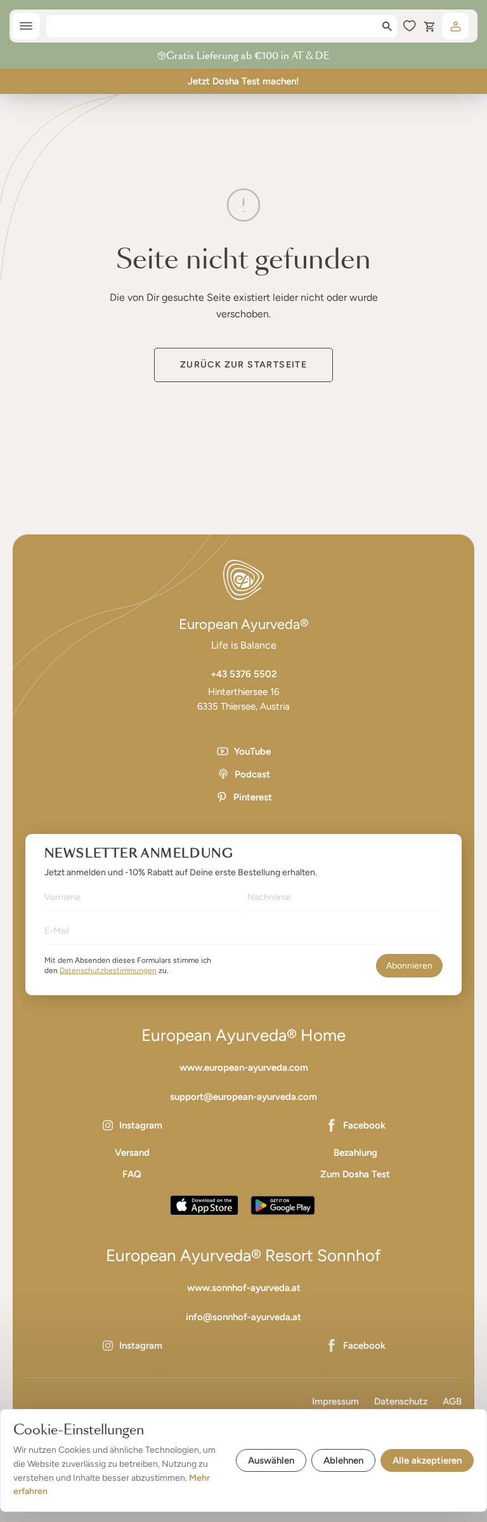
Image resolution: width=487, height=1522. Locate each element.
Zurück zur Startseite (243, 364)
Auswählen (271, 1460)
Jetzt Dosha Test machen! (243, 81)
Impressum (335, 1401)
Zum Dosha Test (355, 1174)
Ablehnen (343, 1460)
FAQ (131, 1174)
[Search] (387, 26)
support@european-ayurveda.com (243, 1096)
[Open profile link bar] (455, 26)
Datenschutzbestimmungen (108, 970)
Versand (132, 1152)
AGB (452, 1401)
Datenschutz (400, 1401)
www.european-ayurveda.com (243, 1067)
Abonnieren (409, 965)
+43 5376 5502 (244, 674)
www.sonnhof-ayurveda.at (244, 1288)
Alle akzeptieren (427, 1460)
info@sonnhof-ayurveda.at (243, 1317)
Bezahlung (355, 1152)
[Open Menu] (26, 26)
